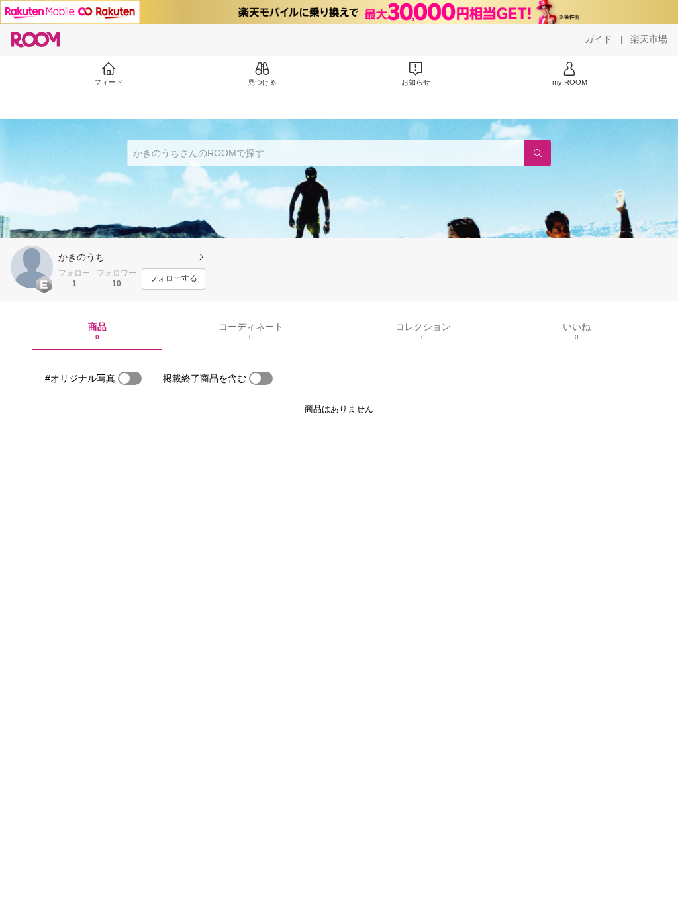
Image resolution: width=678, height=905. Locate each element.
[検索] (537, 153)
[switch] (130, 378)
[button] (32, 267)
